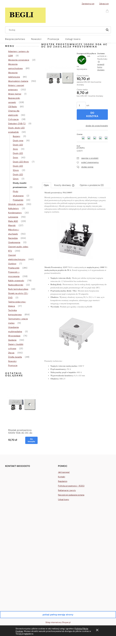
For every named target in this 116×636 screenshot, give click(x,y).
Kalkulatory (13, 208)
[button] (87, 158)
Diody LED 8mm (21, 161)
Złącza (11, 352)
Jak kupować (64, 472)
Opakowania (14, 242)
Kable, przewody (16, 280)
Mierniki (12, 225)
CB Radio (12, 106)
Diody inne (18, 140)
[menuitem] (18, 39)
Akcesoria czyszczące (18, 60)
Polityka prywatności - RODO (71, 486)
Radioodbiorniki (15, 284)
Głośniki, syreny (15, 204)
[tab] (46, 185)
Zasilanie (12, 340)
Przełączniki (13, 267)
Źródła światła (15, 357)
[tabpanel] (76, 288)
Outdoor (12, 263)
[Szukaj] (107, 29)
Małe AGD (13, 221)
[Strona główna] (25, 14)
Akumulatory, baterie (18, 81)
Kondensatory (15, 212)
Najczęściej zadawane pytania (71, 495)
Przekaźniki (18, 200)
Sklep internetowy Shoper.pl (58, 622)
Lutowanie (13, 217)
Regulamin (62, 481)
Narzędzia (13, 238)
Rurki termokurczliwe (18, 289)
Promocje (12, 365)
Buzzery (16, 136)
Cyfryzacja (13, 119)
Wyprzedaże (14, 335)
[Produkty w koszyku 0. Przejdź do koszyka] (107, 10)
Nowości (12, 361)
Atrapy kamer (14, 93)
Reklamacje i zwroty (67, 490)
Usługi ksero (63, 499)
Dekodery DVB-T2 (17, 123)
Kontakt (61, 476)
